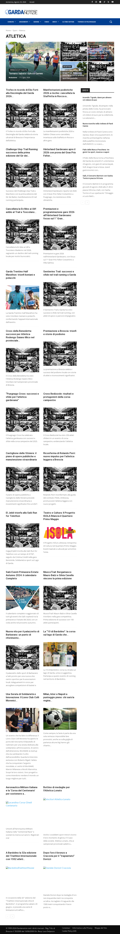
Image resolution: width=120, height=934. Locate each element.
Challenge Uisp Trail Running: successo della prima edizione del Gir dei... (22, 152)
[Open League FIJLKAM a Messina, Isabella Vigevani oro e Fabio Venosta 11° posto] (101, 51)
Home (8, 30)
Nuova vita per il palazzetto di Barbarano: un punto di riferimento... (22, 634)
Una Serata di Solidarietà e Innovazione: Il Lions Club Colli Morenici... (22, 697)
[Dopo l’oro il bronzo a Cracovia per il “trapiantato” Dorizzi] (60, 879)
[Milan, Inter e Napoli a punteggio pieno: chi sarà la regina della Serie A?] (60, 719)
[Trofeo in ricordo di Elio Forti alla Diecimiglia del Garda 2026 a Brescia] (22, 116)
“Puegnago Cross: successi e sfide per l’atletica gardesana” (22, 397)
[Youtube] (112, 2)
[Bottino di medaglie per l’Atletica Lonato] (60, 814)
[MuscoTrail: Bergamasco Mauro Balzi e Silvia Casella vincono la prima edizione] (60, 598)
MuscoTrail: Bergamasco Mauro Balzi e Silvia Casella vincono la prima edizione (58, 575)
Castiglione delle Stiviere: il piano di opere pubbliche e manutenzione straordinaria (21, 456)
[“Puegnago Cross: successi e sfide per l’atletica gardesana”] (22, 420)
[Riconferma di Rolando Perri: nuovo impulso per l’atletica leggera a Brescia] (60, 479)
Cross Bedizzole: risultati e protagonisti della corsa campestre (58, 397)
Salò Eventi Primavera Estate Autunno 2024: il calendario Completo (22, 575)
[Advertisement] (81, 12)
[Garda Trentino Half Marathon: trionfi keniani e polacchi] (22, 297)
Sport (15, 30)
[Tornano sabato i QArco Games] (33, 61)
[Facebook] (92, 2)
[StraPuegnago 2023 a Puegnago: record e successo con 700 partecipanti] (73, 51)
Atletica (67, 46)
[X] (108, 2)
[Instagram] (96, 2)
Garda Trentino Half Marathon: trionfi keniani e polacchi (20, 274)
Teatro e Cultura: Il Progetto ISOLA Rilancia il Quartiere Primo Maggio (59, 516)
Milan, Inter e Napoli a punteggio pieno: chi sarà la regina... (58, 697)
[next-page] (12, 916)
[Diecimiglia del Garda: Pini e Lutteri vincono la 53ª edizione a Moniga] (101, 71)
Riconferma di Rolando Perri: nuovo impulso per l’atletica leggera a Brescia (59, 456)
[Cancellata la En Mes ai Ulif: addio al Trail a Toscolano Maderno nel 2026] (22, 231)
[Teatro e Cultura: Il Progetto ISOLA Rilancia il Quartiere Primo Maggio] (60, 533)
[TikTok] (104, 2)
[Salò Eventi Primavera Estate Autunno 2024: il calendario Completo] (22, 598)
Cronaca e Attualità (18, 70)
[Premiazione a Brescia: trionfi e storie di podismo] (60, 354)
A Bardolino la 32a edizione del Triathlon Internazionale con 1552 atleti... (21, 856)
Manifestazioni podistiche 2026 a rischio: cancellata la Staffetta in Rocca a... (59, 93)
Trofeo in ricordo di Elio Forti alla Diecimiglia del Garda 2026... (22, 93)
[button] (110, 21)
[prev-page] (8, 916)
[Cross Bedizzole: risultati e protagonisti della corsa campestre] (60, 420)
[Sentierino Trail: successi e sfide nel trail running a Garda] (60, 294)
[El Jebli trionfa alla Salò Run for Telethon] (22, 535)
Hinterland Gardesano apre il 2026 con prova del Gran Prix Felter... (59, 152)
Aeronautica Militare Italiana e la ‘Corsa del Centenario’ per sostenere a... (21, 790)
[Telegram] (100, 2)
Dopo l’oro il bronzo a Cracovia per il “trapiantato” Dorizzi (58, 856)
